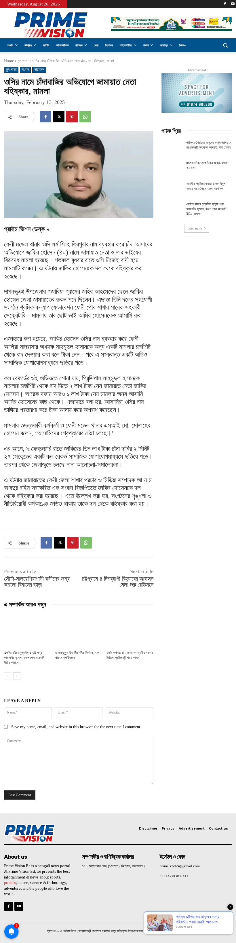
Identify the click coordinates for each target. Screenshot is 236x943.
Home (9, 61)
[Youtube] (232, 4)
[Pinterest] (72, 116)
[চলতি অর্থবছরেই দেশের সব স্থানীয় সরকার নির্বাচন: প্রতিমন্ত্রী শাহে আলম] (129, 630)
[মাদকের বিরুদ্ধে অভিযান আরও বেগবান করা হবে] (172, 168)
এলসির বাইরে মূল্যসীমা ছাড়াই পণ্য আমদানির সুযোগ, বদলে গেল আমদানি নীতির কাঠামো (24, 658)
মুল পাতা (23, 61)
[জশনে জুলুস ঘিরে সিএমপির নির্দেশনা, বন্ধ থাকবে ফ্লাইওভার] (78, 630)
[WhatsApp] (85, 116)
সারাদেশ (39, 69)
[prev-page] (7, 676)
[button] (225, 45)
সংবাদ (25, 69)
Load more (194, 228)
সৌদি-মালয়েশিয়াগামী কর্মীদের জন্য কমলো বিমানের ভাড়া (37, 581)
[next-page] (16, 676)
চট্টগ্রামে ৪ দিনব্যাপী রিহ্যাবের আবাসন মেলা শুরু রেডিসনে (117, 581)
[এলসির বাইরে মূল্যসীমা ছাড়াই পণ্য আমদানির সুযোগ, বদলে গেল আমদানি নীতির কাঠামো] (27, 630)
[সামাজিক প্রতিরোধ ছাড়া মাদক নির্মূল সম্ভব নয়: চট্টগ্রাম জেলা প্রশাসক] (172, 188)
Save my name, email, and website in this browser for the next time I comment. (76, 727)
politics (10, 882)
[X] (58, 116)
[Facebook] (224, 4)
